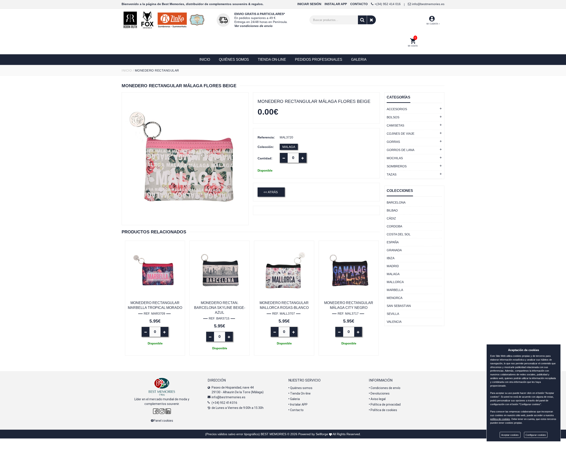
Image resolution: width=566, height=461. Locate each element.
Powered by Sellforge (313, 434)
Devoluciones (379, 393)
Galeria (294, 399)
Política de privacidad (385, 404)
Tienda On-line (299, 393)
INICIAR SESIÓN (309, 4)
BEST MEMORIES (273, 434)
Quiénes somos (300, 388)
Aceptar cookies (510, 435)
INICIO (127, 70)
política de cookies (500, 419)
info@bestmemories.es (428, 4)
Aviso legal (377, 399)
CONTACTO (359, 4)
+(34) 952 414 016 (388, 4)
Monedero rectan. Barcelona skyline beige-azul (219, 307)
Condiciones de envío (384, 388)
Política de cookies (383, 410)
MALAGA (288, 147)
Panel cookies (163, 420)
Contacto (296, 410)
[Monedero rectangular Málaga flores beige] (185, 158)
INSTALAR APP (336, 4)
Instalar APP (298, 404)
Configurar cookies (536, 435)
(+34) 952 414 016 (224, 402)
